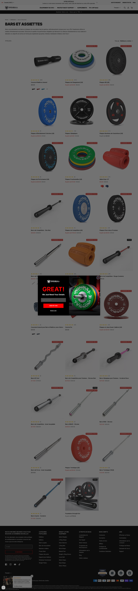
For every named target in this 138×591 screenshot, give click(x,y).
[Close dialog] (98, 277)
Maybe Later (53, 310)
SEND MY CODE (53, 305)
